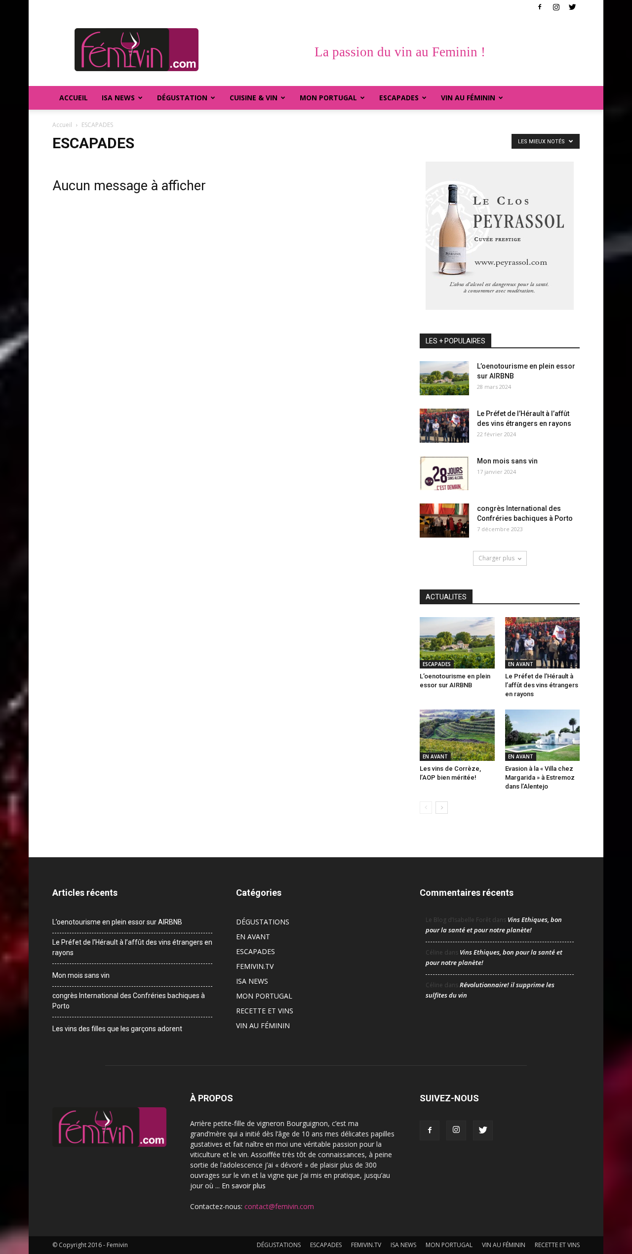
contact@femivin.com (279, 1206)
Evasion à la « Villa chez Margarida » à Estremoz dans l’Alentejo (540, 777)
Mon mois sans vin (507, 461)
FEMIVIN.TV (255, 966)
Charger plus (496, 558)
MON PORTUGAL (328, 97)
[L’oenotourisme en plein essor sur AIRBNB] (444, 378)
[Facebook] (539, 7)
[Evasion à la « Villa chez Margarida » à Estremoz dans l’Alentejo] (542, 735)
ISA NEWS (118, 97)
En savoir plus (244, 1185)
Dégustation (182, 97)
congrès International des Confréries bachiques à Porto (128, 1001)
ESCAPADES (437, 664)
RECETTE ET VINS (264, 1010)
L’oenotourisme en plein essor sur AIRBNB (117, 922)
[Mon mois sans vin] (444, 473)
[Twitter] (572, 7)
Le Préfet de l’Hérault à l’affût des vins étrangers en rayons (541, 685)
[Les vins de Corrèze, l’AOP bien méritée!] (457, 735)
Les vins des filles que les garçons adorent (117, 1029)
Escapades (399, 97)
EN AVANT (520, 664)
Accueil (73, 97)
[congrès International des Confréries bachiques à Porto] (444, 520)
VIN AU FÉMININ (468, 97)
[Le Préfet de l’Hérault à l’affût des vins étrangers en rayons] (444, 426)
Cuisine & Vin (253, 97)
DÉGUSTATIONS (262, 921)
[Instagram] (556, 7)
